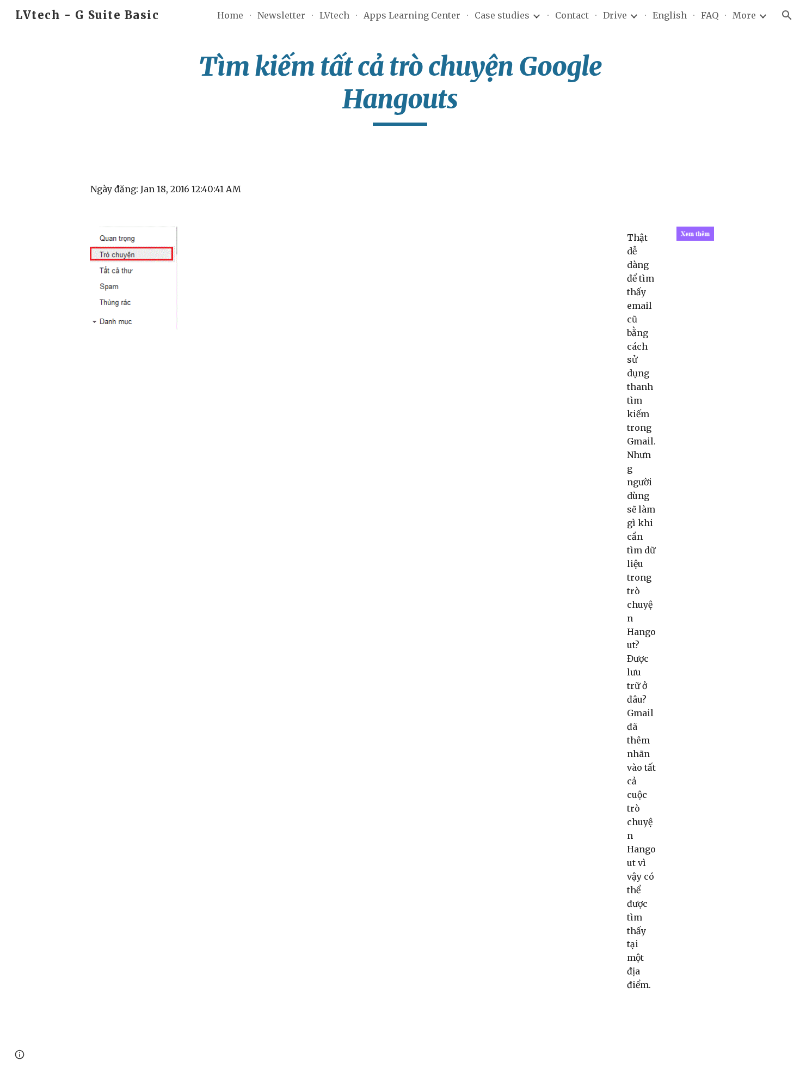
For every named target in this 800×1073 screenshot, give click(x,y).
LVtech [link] (334, 15)
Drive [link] (615, 15)
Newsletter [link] (281, 15)
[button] (787, 15)
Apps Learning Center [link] (412, 15)
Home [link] (230, 15)
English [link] (670, 15)
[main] (400, 88)
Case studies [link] (502, 15)
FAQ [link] (709, 15)
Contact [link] (572, 15)
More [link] (744, 15)
